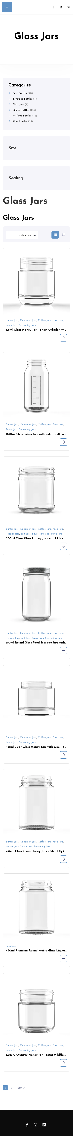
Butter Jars (12, 320)
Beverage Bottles (22, 99)
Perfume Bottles (22, 116)
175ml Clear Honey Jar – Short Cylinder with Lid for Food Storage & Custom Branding (36, 329)
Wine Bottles (20, 121)
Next (19, 1088)
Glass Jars (18, 104)
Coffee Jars (44, 320)
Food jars (57, 320)
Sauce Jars (12, 325)
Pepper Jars (12, 534)
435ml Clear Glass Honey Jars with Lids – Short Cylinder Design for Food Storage (36, 747)
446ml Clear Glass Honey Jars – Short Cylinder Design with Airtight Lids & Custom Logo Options (36, 851)
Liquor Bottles (21, 110)
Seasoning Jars (27, 325)
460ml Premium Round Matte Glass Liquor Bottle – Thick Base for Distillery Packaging (36, 950)
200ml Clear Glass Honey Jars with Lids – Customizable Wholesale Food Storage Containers (36, 538)
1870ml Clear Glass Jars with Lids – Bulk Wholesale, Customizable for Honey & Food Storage (36, 434)
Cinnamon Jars (28, 320)
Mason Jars (12, 846)
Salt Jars (26, 534)
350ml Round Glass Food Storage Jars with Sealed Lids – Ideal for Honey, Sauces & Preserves (36, 642)
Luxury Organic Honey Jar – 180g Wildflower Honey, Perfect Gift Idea (36, 1054)
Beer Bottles (20, 93)
